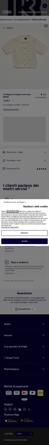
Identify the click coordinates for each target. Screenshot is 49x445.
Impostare (24, 233)
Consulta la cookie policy (10, 227)
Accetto (24, 241)
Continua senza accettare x (15, 202)
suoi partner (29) (12, 211)
